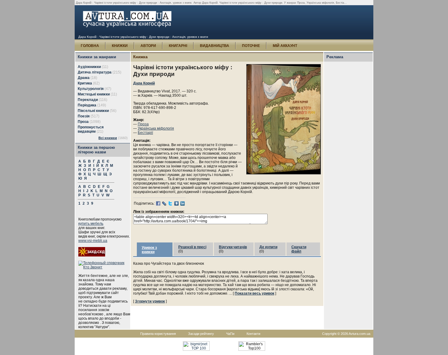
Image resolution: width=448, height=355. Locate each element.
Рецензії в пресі (192, 247)
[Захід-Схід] (91, 255)
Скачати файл (298, 249)
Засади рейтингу (201, 333)
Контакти (253, 333)
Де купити (268, 247)
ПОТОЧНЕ (251, 46)
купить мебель (90, 223)
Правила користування (158, 333)
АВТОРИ (148, 46)
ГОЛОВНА (90, 46)
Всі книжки (107, 138)
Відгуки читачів (233, 247)
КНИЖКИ (120, 46)
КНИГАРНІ (178, 46)
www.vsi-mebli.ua (92, 240)
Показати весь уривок (254, 293)
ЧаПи (230, 333)
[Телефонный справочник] (104, 267)
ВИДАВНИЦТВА (214, 46)
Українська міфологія (156, 128)
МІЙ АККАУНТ (285, 46)
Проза (143, 124)
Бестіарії (145, 133)
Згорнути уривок (150, 301)
